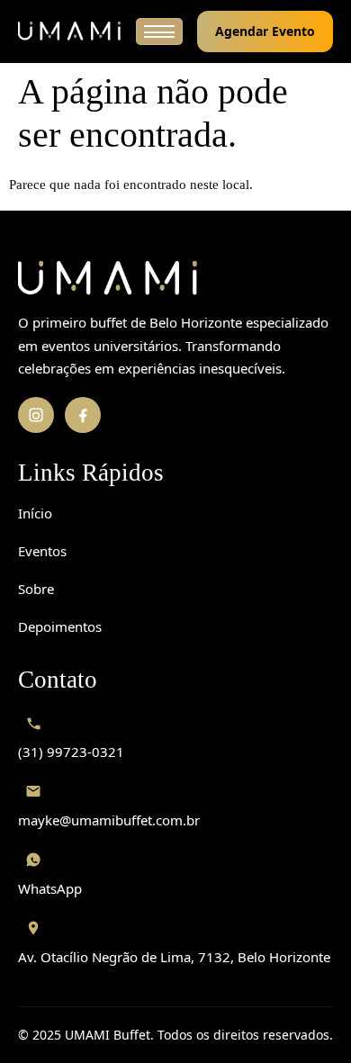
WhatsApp (50, 888)
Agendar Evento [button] (265, 31)
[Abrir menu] (159, 31)
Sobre (36, 589)
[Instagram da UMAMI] (36, 415)
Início (35, 513)
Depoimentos (60, 626)
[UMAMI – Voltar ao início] (175, 279)
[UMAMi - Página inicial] (70, 32)
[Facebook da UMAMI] (83, 415)
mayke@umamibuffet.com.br (109, 820)
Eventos (42, 551)
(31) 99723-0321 (71, 752)
